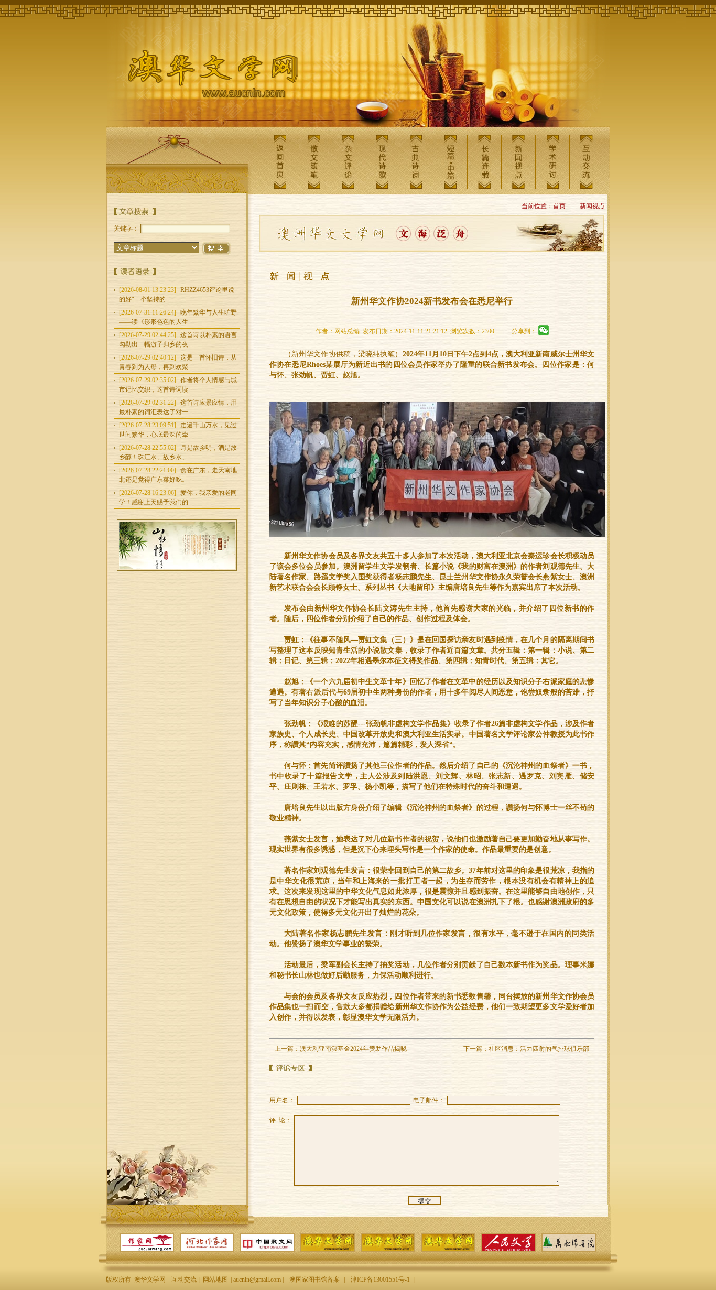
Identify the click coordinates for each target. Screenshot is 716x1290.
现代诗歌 (382, 162)
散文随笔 (314, 162)
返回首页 (280, 162)
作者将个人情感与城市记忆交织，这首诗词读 (178, 384)
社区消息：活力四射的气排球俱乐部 (539, 1049)
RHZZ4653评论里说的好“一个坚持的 (176, 294)
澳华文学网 (204, 76)
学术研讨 (552, 162)
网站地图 (215, 1279)
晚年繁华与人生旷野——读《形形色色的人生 (178, 317)
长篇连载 (484, 162)
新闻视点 (518, 162)
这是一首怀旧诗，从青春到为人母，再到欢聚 (178, 362)
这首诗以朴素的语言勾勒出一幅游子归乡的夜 (178, 339)
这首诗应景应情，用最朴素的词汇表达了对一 (178, 407)
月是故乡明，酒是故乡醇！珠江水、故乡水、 (178, 452)
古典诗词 (416, 162)
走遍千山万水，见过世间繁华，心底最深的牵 (178, 429)
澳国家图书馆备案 (314, 1279)
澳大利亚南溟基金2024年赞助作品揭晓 (353, 1049)
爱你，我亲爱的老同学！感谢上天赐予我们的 (178, 497)
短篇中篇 (450, 162)
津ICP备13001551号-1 (380, 1279)
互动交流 (586, 162)
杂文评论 (348, 162)
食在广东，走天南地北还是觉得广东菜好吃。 (178, 475)
